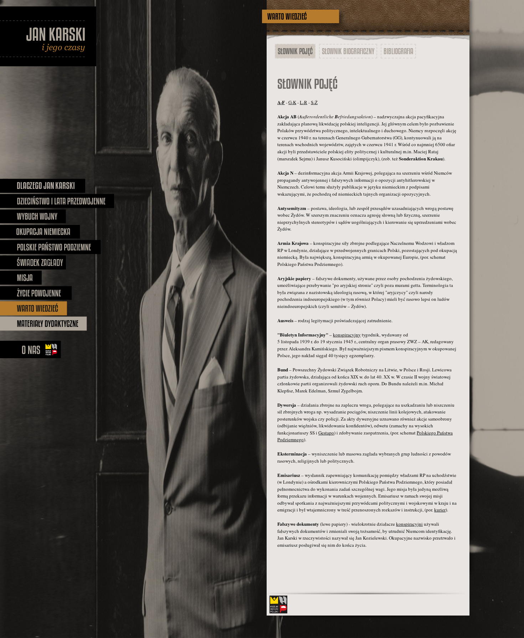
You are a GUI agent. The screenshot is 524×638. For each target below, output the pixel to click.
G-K (292, 102)
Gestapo (326, 432)
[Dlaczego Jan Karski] (43, 186)
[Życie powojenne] (36, 293)
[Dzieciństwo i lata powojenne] (57, 201)
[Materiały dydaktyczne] (43, 324)
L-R (303, 102)
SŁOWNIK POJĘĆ (295, 51)
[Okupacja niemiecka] (40, 232)
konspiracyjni (409, 524)
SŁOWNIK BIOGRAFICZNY (348, 51)
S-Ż (314, 102)
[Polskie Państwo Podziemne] (50, 247)
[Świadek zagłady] (33, 262)
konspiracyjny (347, 334)
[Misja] (38, 278)
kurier (440, 509)
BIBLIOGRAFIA (398, 51)
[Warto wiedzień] (39, 308)
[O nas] (31, 349)
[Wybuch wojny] (33, 216)
